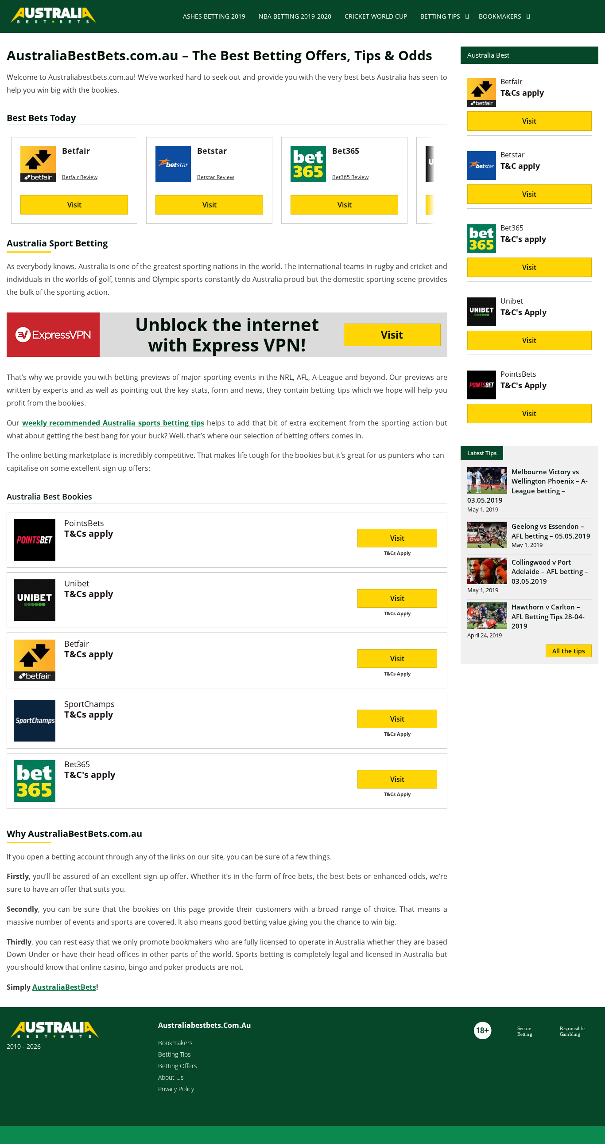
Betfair (76, 644)
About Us (171, 1077)
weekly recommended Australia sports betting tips (113, 423)
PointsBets (84, 523)
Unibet (76, 583)
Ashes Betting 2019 (214, 16)
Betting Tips (440, 16)
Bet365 (77, 764)
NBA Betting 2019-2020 (295, 16)
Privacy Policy (176, 1089)
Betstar (512, 154)
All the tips (568, 651)
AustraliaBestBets (64, 987)
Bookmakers (500, 16)
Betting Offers (177, 1066)
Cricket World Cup (376, 16)
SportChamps (89, 704)
